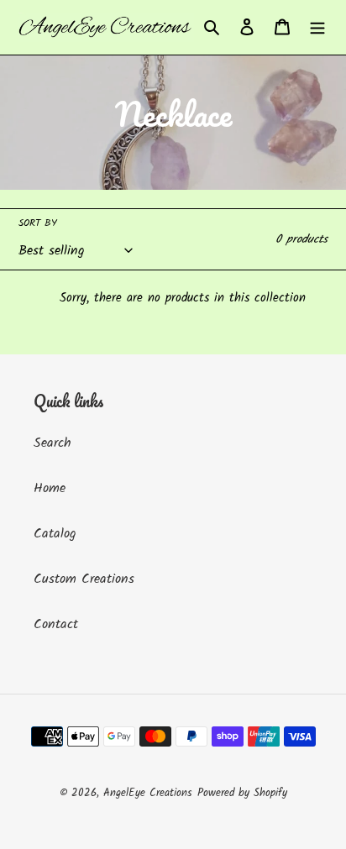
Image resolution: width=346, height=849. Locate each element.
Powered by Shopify (242, 793)
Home (50, 488)
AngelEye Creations (147, 793)
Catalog (55, 533)
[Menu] (317, 27)
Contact (56, 624)
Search (52, 442)
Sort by (37, 223)
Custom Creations (84, 579)
